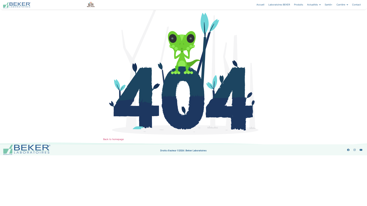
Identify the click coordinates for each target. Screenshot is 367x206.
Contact (356, 4)
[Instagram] (354, 149)
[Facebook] (348, 149)
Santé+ (328, 4)
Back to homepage (113, 139)
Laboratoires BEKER (279, 4)
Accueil (260, 4)
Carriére (340, 4)
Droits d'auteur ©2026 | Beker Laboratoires (183, 150)
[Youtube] (361, 149)
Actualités (312, 4)
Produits (298, 4)
